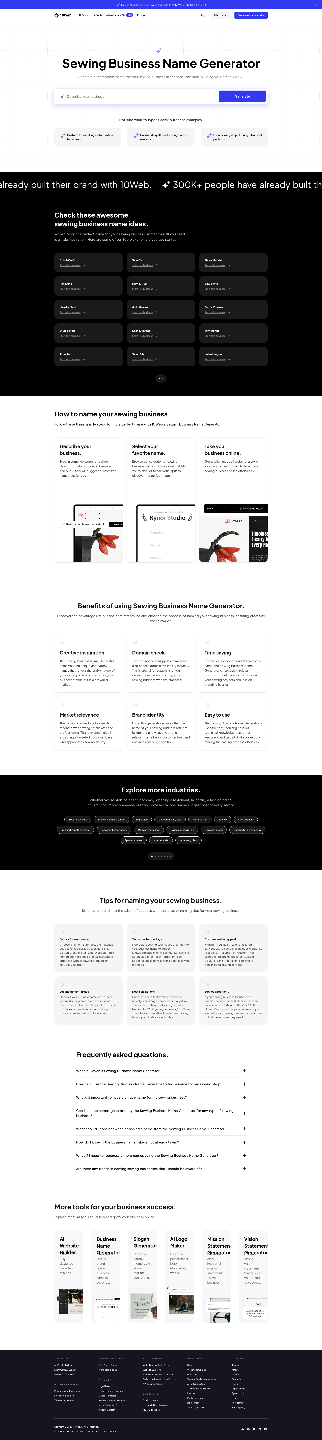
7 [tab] (170, 856)
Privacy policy (238, 1407)
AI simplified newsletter (198, 1388)
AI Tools (97, 15)
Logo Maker (104, 1386)
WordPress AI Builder (64, 1374)
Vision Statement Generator (112, 1405)
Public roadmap (195, 1398)
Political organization (182, 829)
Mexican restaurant (149, 829)
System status (239, 1393)
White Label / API (115, 15)
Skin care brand (214, 829)
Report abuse (238, 1388)
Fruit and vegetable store (75, 829)
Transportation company (247, 829)
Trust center (237, 1403)
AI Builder (84, 15)
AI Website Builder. (69, 1245)
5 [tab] (164, 856)
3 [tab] (158, 856)
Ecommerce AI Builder (64, 1370)
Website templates (196, 1370)
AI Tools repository (196, 1384)
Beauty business (78, 819)
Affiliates (236, 1370)
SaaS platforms (150, 1400)
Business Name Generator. (109, 1245)
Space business (133, 840)
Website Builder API (152, 1370)
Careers (235, 1374)
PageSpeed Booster (108, 1365)
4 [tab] (161, 856)
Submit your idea (195, 1407)
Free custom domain (64, 1395)
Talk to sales (221, 15)
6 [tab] (167, 856)
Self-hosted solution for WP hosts (159, 1379)
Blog (189, 1365)
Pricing (141, 15)
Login (204, 15)
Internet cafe (161, 840)
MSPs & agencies (151, 1410)
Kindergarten (200, 819)
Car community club (170, 819)
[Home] (62, 15)
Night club (142, 819)
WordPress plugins (108, 1370)
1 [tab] (159, 378)
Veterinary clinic (188, 840)
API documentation (152, 1384)
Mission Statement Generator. (219, 1245)
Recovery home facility (114, 829)
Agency (222, 819)
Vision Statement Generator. (256, 1245)
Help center (193, 1403)
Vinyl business (246, 819)
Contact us (237, 1379)
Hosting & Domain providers (156, 1405)
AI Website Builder (63, 1365)
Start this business (70, 265)
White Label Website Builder (156, 1365)
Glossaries (192, 1374)
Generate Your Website (251, 15)
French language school (111, 819)
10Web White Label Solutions (185, 4)
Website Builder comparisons (201, 1379)
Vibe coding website (64, 1400)
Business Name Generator (111, 1391)
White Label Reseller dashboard (158, 1374)
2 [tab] (162, 378)
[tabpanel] (161, 309)
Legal (234, 1398)
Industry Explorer (107, 1410)
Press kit (191, 1393)
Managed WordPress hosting (68, 1391)
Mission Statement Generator (113, 1400)
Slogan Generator (107, 1395)
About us (236, 1365)
